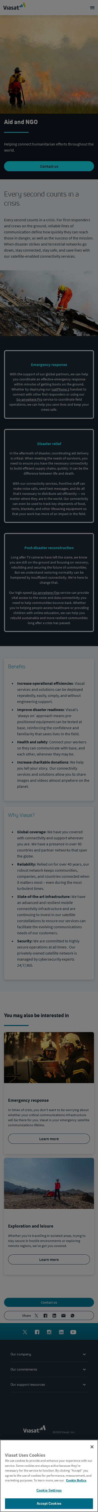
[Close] (91, 1446)
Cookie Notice (76, 1480)
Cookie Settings (49, 1490)
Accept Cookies (49, 1503)
